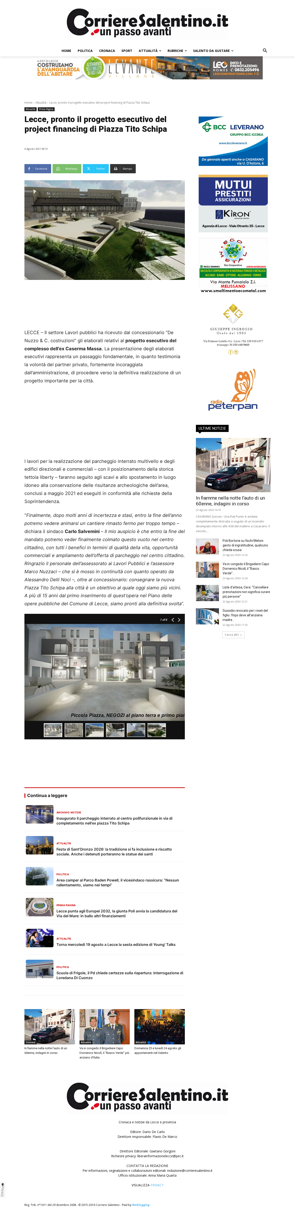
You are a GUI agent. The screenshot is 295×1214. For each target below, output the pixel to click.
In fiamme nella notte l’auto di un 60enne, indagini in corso (230, 501)
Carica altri (232, 635)
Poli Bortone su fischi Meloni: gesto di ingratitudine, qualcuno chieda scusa (245, 545)
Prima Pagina (46, 109)
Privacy (2, 1191)
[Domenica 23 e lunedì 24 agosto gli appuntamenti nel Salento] (159, 1026)
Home (28, 103)
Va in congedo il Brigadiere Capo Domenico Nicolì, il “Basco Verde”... (246, 568)
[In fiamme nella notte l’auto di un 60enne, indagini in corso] (49, 1026)
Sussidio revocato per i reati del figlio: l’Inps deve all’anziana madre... (245, 615)
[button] (265, 50)
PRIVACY (156, 1185)
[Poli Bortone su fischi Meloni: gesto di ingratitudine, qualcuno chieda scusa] (207, 546)
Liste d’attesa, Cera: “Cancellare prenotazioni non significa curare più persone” (246, 591)
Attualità (40, 103)
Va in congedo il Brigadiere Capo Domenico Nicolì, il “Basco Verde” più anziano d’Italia (104, 1052)
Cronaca (30, 1042)
